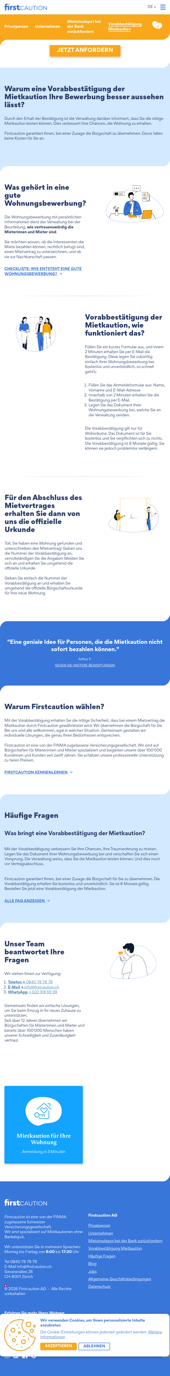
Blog (92, 1264)
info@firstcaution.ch (33, 987)
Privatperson (16, 27)
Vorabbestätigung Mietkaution (115, 1249)
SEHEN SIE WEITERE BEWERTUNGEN (85, 665)
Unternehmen (47, 27)
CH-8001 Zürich (18, 1277)
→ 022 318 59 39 (32, 992)
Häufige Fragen (102, 1256)
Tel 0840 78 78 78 (20, 1262)
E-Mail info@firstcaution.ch (28, 1267)
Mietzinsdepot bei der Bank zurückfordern (125, 1241)
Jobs (92, 1272)
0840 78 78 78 (30, 982)
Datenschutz (99, 1287)
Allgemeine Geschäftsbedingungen (119, 1279)
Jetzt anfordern (85, 50)
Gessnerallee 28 (18, 1272)
